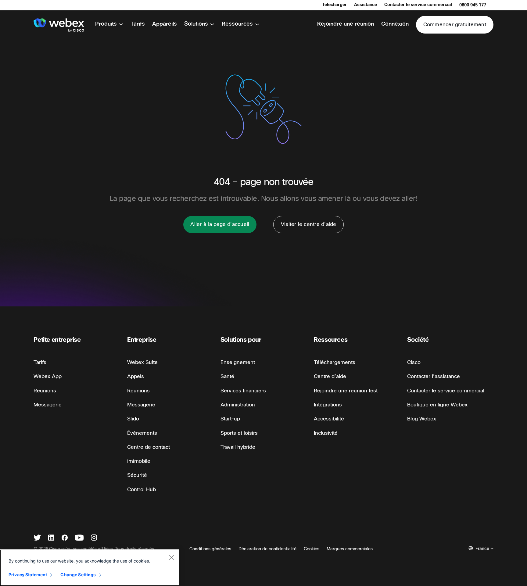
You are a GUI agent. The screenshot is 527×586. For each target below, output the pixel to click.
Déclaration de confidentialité (267, 549)
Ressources (237, 24)
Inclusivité (326, 433)
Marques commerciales (350, 549)
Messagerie (48, 404)
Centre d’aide (330, 376)
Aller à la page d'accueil (219, 224)
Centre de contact (148, 447)
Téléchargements (334, 362)
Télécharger (334, 5)
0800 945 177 (472, 5)
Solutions (196, 24)
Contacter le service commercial (418, 5)
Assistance (365, 5)
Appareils (164, 24)
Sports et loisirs (239, 433)
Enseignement (237, 362)
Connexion (395, 24)
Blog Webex (421, 418)
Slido (133, 418)
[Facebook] (65, 538)
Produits (106, 24)
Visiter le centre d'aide (308, 224)
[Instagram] (94, 538)
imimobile (138, 461)
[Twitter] (37, 538)
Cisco (414, 362)
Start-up (230, 418)
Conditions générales (210, 549)
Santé (227, 376)
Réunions (45, 390)
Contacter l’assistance (433, 376)
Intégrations (328, 404)
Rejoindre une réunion (345, 24)
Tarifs (138, 24)
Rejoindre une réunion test (346, 390)
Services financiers (243, 390)
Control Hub (141, 489)
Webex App (48, 376)
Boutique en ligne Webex (437, 404)
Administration (237, 404)
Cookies (311, 549)
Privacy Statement (28, 574)
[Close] (171, 557)
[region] (89, 567)
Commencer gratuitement (454, 24)
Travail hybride (237, 447)
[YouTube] (79, 538)
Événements (142, 433)
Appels (135, 376)
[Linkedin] (51, 538)
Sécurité (137, 475)
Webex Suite (142, 362)
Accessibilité (329, 418)
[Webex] (59, 25)
